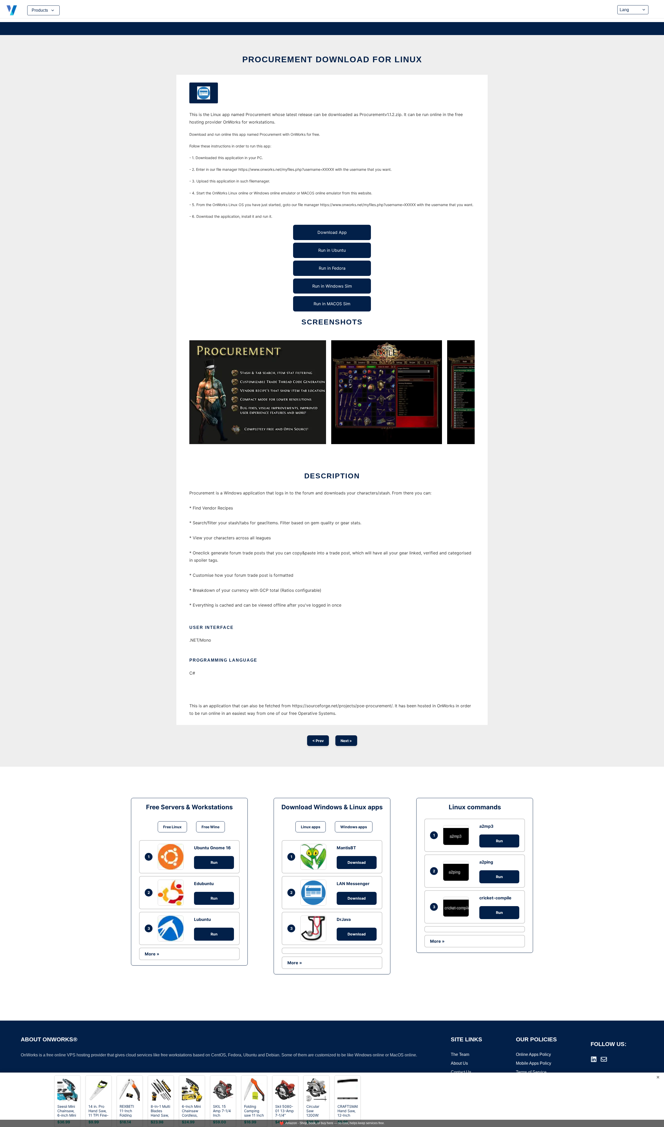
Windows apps (353, 827)
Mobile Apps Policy (533, 1063)
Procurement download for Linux (332, 59)
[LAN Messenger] (314, 893)
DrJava (344, 919)
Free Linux (172, 827)
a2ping (486, 862)
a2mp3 (486, 826)
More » (152, 953)
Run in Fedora (332, 268)
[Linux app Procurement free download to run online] (203, 93)
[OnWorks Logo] (12, 10)
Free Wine (210, 827)
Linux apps (310, 827)
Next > (346, 740)
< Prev (318, 740)
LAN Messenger (353, 883)
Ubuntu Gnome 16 (212, 847)
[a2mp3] (457, 835)
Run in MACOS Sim (332, 303)
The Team (460, 1054)
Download (357, 862)
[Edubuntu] (172, 893)
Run (214, 862)
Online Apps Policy (533, 1054)
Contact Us (461, 1072)
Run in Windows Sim (332, 286)
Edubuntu (204, 883)
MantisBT (346, 847)
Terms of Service (531, 1072)
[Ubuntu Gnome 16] (172, 857)
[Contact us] (604, 1059)
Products (40, 10)
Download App (332, 232)
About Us (459, 1063)
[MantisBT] (314, 857)
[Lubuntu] (172, 928)
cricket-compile (495, 897)
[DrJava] (314, 928)
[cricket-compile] (457, 907)
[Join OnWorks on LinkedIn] (594, 1059)
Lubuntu (202, 919)
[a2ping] (457, 871)
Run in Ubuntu (332, 250)
